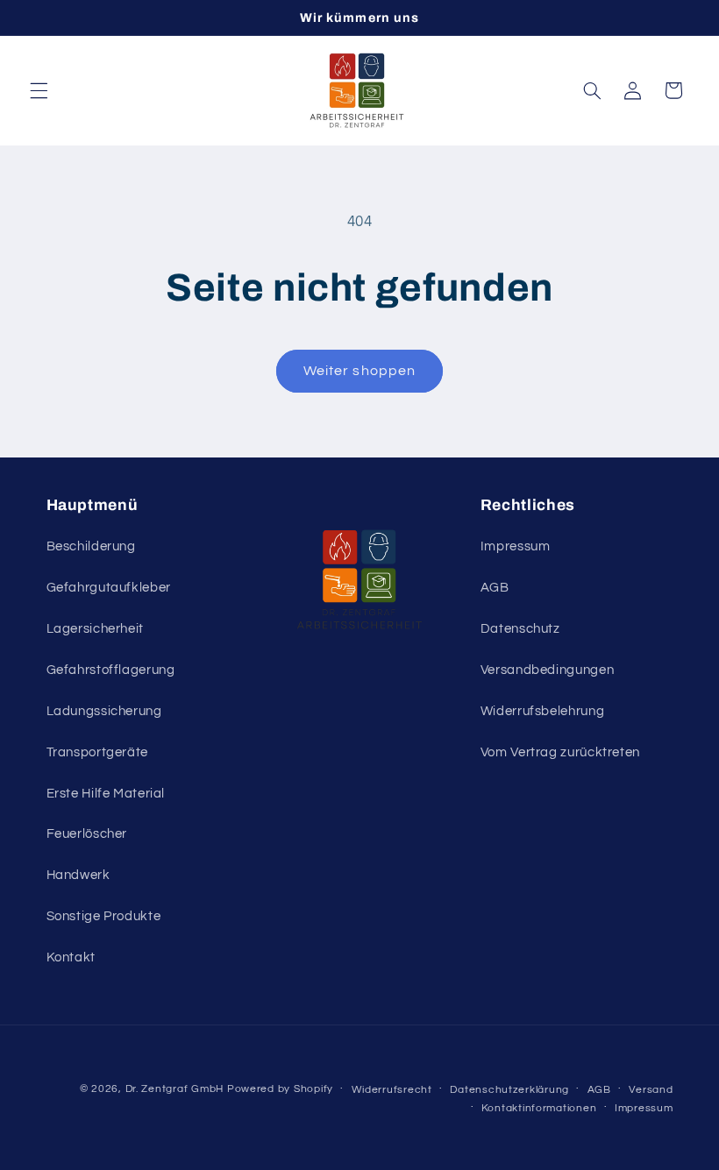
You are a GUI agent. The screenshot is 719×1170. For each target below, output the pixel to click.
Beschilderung (91, 546)
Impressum (516, 546)
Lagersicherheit (95, 628)
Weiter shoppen (359, 371)
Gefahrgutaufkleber (108, 587)
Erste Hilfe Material (106, 793)
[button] (38, 90)
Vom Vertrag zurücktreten (560, 752)
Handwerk (78, 875)
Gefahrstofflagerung (110, 670)
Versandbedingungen (547, 670)
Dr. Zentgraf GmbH (174, 1089)
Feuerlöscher (87, 833)
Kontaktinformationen (539, 1108)
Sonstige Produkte (103, 916)
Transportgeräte (97, 752)
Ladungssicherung (104, 711)
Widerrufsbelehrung (542, 711)
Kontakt (71, 957)
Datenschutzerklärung (509, 1090)
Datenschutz (520, 628)
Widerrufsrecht (392, 1090)
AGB (495, 587)
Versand (651, 1090)
